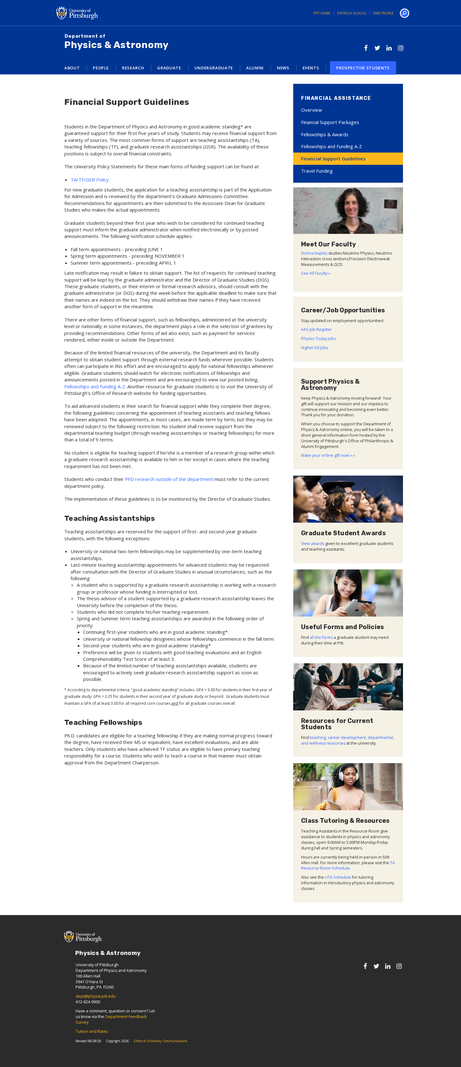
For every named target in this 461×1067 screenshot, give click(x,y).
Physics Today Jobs (318, 338)
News (283, 68)
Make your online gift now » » (328, 455)
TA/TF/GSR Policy (90, 179)
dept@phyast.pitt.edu (96, 996)
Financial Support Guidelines (333, 158)
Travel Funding (317, 171)
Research (133, 68)
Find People (383, 13)
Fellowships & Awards (324, 134)
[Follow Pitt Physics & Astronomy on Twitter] (377, 48)
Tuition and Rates (92, 1031)
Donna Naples (314, 253)
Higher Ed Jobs (314, 347)
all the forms (321, 637)
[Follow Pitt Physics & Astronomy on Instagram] (401, 48)
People (101, 68)
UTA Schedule (338, 877)
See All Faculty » (315, 273)
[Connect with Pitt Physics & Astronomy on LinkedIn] (389, 48)
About (72, 68)
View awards (312, 543)
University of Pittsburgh (101, 12)
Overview (311, 110)
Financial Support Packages (330, 122)
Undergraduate (213, 68)
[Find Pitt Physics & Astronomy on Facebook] (366, 48)
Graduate (169, 68)
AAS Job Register (316, 329)
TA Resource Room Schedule (348, 865)
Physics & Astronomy (116, 42)
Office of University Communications (160, 1041)
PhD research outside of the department (169, 479)
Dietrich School (352, 13)
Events (311, 68)
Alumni (255, 68)
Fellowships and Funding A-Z (94, 386)
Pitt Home (322, 13)
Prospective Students (363, 68)
